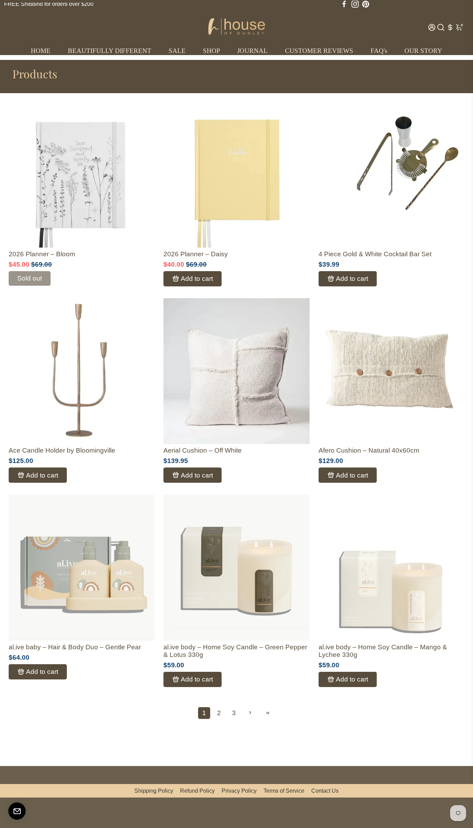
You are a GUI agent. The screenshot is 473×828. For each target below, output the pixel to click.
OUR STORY (423, 50)
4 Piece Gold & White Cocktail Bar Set (375, 254)
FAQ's (379, 50)
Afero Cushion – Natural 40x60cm (369, 450)
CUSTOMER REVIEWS (319, 50)
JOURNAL (252, 50)
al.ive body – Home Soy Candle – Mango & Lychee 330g (383, 650)
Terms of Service (284, 791)
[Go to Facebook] (344, 4)
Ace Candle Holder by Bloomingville (62, 450)
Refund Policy (197, 791)
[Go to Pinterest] (365, 4)
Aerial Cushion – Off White (202, 450)
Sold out (29, 278)
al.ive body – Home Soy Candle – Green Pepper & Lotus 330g (235, 650)
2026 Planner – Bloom (42, 254)
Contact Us (325, 791)
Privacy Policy (239, 791)
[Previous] (21, 173)
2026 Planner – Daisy (195, 254)
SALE (177, 50)
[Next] (142, 173)
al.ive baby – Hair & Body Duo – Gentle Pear (75, 647)
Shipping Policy (153, 791)
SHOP (211, 50)
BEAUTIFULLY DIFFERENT (109, 50)
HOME (41, 50)
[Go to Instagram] (355, 4)
